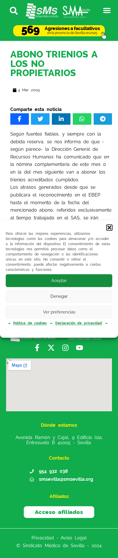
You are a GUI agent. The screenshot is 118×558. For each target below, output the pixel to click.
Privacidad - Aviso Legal (59, 538)
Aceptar (59, 280)
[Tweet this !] (40, 119)
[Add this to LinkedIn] (61, 119)
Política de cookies (30, 323)
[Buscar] (11, 10)
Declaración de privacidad (78, 323)
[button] (109, 227)
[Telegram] (103, 119)
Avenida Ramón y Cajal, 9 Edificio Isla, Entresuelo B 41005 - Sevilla (59, 439)
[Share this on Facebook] (19, 119)
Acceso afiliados (59, 512)
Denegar (59, 296)
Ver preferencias (59, 312)
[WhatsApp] (82, 119)
